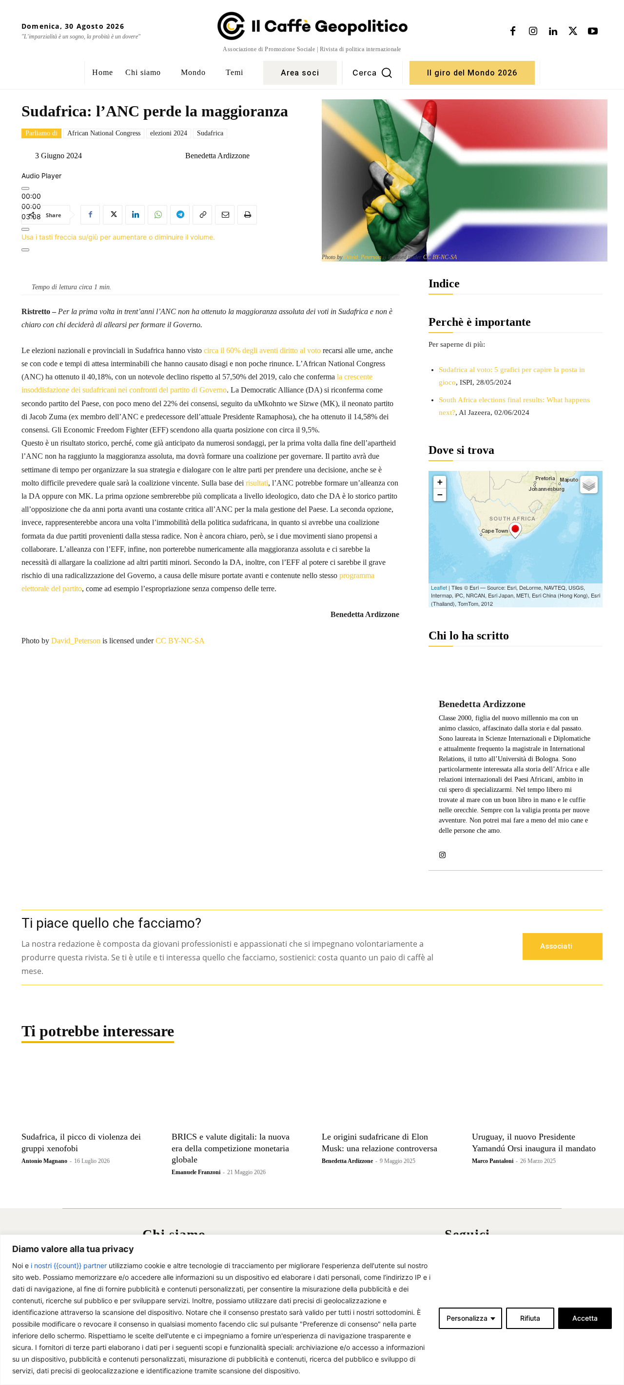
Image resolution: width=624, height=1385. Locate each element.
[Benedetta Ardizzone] (177, 156)
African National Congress (103, 133)
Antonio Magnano (44, 1161)
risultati (257, 483)
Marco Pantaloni (492, 1161)
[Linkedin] (553, 31)
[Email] (224, 215)
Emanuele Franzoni (196, 1172)
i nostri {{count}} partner (69, 1265)
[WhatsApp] (157, 215)
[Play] (25, 188)
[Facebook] (513, 31)
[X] (573, 31)
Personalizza (467, 1318)
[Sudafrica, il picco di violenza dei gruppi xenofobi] (86, 1093)
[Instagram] (533, 31)
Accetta (585, 1318)
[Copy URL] (202, 215)
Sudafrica (210, 133)
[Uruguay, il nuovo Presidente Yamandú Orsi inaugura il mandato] (537, 1093)
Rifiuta (530, 1318)
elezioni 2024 (168, 133)
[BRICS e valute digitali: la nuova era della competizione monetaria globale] (237, 1093)
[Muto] (25, 229)
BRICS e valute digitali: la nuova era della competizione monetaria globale (231, 1148)
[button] (372, 72)
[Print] (247, 215)
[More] (25, 249)
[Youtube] (593, 31)
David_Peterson (362, 257)
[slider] (118, 237)
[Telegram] (180, 215)
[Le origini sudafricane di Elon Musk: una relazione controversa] (387, 1093)
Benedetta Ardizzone (217, 156)
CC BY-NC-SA (440, 257)
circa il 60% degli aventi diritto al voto (262, 350)
